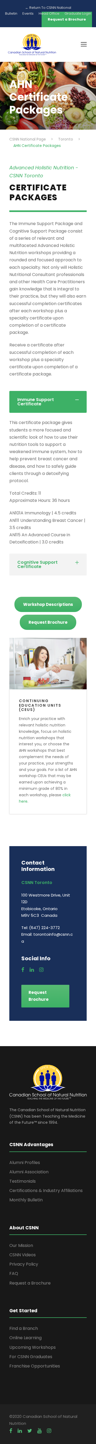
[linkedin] (32, 970)
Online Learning (25, 1338)
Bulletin (11, 13)
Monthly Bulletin (26, 1200)
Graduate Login (78, 13)
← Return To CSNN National (48, 7)
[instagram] (41, 970)
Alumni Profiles (24, 1162)
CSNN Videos (22, 1255)
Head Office (49, 13)
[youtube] (39, 1431)
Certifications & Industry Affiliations (46, 1190)
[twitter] (29, 1431)
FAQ (13, 1273)
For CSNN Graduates (30, 1357)
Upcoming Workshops (32, 1347)
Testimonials (22, 1181)
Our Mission (21, 1245)
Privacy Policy (23, 1264)
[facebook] (22, 970)
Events (28, 13)
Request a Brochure (30, 1283)
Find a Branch (23, 1328)
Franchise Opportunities (34, 1366)
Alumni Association (29, 1172)
